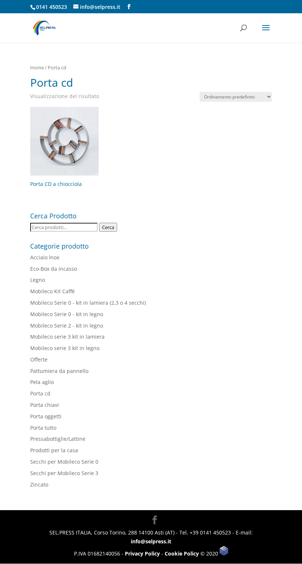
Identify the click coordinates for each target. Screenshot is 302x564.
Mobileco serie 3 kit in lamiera (67, 336)
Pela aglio (42, 381)
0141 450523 (51, 6)
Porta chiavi (44, 404)
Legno (37, 279)
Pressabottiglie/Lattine (57, 438)
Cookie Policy (182, 553)
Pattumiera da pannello (59, 370)
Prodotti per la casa (54, 450)
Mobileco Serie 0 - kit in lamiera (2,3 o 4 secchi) (88, 302)
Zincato (39, 484)
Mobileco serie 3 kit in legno (64, 348)
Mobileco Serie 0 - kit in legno (66, 314)
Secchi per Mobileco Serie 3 (64, 473)
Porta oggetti (46, 416)
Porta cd (40, 393)
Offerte (39, 359)
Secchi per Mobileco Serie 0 (64, 461)
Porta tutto (43, 427)
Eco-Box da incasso (53, 268)
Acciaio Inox (44, 257)
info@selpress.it (151, 541)
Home (37, 67)
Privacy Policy (142, 553)
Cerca (108, 227)
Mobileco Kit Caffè (52, 291)
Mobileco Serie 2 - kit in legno (66, 325)
